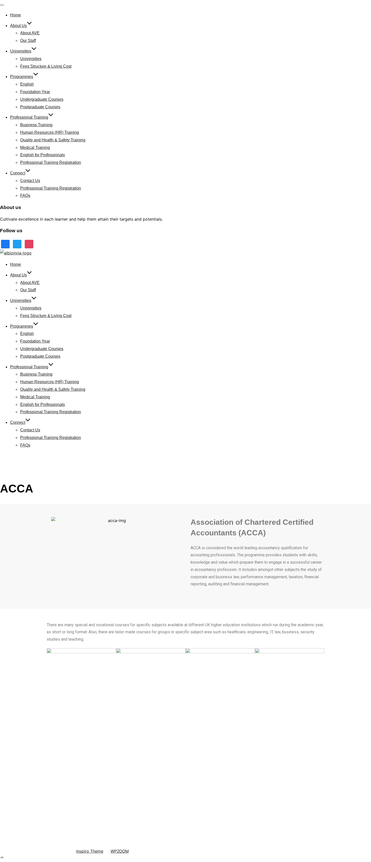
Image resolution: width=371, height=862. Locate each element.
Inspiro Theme (89, 851)
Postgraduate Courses (40, 107)
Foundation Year (35, 92)
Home (15, 15)
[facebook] (5, 243)
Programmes (21, 76)
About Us (18, 25)
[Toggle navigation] (2, 5)
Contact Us (30, 180)
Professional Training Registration (50, 162)
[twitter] (17, 243)
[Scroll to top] (2, 858)
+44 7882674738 (21, 768)
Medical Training (35, 147)
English (27, 84)
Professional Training (29, 117)
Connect (17, 173)
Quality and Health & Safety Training (52, 140)
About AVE (30, 33)
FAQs (25, 195)
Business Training (36, 125)
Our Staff (28, 40)
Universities (20, 51)
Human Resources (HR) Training (49, 132)
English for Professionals (42, 155)
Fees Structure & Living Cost (45, 66)
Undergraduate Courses (41, 99)
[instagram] (29, 243)
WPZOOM (120, 851)
